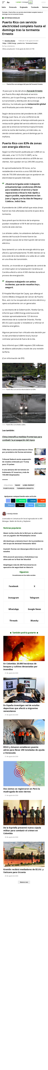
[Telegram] (34, 595)
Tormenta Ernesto (31, 43)
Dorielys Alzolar (10, 41)
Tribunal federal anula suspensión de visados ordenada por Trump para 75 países (16, 461)
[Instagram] (13, 595)
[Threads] (13, 618)
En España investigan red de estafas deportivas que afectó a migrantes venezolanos (21, 708)
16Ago (4, 43)
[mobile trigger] (4, 2)
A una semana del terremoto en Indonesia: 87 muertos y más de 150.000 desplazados (15, 472)
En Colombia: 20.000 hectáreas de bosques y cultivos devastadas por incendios (20, 666)
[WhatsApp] (13, 607)
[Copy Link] (36, 54)
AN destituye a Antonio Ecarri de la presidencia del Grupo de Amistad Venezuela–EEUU (23, 542)
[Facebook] (13, 584)
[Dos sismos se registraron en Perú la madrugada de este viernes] (24, 773)
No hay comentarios (8, 46)
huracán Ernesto (35, 91)
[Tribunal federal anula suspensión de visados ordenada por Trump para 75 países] (40, 461)
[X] (45, 513)
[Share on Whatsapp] (15, 54)
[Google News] (34, 607)
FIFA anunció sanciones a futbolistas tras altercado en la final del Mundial (20, 558)
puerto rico (21, 43)
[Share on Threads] (31, 54)
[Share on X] (11, 54)
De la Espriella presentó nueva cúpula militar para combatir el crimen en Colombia (22, 830)
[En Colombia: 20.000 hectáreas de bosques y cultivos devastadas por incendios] (24, 648)
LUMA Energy (11, 43)
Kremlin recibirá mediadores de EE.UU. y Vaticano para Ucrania (23, 871)
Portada (4, 12)
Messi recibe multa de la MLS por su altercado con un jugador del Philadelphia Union (22, 534)
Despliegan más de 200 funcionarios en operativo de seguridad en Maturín (19, 566)
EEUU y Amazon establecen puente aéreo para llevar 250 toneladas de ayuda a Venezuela (24, 750)
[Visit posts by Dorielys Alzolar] (4, 514)
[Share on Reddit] (23, 54)
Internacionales (12, 18)
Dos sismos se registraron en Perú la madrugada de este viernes (21, 790)
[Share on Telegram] (27, 54)
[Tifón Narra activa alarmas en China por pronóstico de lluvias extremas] (40, 451)
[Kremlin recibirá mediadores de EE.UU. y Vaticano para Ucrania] (24, 854)
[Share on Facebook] (7, 54)
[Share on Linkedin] (19, 54)
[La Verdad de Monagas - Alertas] (24, 2)
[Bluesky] (34, 618)
